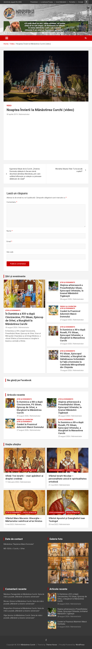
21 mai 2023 (53, 485)
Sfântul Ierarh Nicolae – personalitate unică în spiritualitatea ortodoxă (67, 478)
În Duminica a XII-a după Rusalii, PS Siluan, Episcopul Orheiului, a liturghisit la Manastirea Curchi (72, 335)
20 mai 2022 (53, 524)
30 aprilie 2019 (12, 114)
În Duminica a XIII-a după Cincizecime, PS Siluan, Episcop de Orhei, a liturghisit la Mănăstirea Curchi (30, 407)
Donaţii (80, 2)
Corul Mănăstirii (61, 2)
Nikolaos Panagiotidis (12, 594)
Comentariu (12, 202)
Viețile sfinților (13, 444)
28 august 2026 (66, 299)
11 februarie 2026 (12, 482)
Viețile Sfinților (29, 470)
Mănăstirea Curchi (28, 645)
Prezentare (34, 2)
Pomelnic (72, 2)
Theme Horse (51, 645)
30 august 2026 (11, 327)
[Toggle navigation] (7, 38)
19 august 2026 (66, 370)
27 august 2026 (66, 320)
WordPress (80, 645)
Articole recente (16, 394)
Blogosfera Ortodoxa (12, 608)
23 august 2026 (66, 344)
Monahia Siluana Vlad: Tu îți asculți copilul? (68, 170)
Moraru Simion (9, 601)
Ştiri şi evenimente (12, 310)
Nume (10, 231)
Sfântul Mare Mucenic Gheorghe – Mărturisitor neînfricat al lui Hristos (23, 520)
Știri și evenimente (15, 276)
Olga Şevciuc (9, 615)
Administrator (24, 114)
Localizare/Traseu (46, 2)
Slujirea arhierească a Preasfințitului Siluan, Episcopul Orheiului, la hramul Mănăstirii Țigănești (71, 290)
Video (9, 106)
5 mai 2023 (9, 524)
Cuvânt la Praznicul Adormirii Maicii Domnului (70, 314)
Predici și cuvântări (68, 306)
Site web (10, 252)
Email (9, 241)
